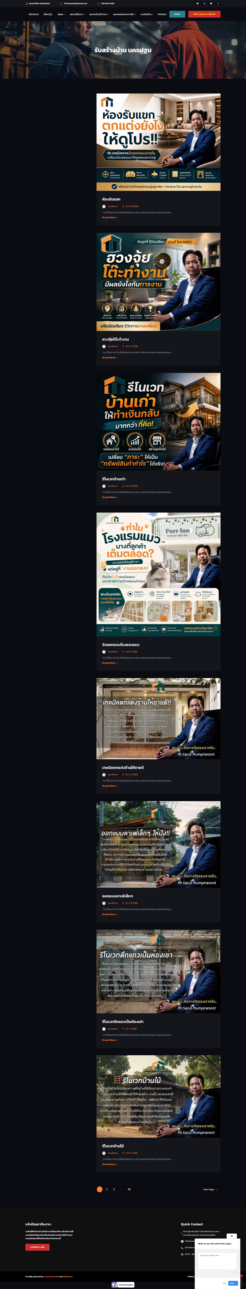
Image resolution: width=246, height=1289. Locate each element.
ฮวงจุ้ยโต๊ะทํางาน (115, 339)
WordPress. (68, 1276)
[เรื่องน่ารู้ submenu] (52, 14)
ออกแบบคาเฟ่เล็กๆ (117, 896)
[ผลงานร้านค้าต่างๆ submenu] (108, 14)
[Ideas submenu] (64, 14)
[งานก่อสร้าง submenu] (152, 14)
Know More (108, 217)
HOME (177, 14)
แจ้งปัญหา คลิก (37, 1247)
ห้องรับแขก (111, 199)
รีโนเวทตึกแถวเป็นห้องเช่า (123, 1022)
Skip (224, 1283)
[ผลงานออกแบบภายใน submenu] (135, 14)
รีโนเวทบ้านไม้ (113, 1146)
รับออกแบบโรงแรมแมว (121, 645)
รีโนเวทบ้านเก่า (114, 479)
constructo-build (51, 1276)
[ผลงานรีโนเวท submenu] (84, 14)
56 (129, 1189)
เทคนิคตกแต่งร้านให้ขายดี (123, 767)
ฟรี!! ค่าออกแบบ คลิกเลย (204, 14)
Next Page (211, 1189)
